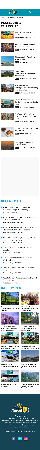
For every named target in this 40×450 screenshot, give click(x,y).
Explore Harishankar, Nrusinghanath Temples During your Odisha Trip (26, 87)
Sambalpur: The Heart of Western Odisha (24, 143)
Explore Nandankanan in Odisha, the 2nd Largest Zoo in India (26, 102)
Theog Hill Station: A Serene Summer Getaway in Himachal (30, 386)
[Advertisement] (20, 4)
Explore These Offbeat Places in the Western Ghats (30, 347)
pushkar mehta (8, 253)
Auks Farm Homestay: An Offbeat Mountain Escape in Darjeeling (17, 208)
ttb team (6, 212)
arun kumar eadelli (9, 222)
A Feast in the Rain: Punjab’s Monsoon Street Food (10, 347)
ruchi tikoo (7, 283)
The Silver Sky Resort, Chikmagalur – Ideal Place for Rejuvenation (20, 238)
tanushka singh (8, 263)
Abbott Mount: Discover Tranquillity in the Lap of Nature (29, 366)
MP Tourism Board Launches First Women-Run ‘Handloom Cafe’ (29, 308)
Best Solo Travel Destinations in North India (9, 365)
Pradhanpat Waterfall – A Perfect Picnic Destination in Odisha (25, 116)
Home (3, 18)
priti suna (24, 37)
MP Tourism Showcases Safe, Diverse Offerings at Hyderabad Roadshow (18, 228)
